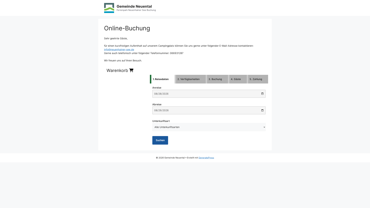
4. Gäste (236, 79)
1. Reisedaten (161, 79)
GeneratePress (206, 157)
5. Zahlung (256, 79)
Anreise (156, 87)
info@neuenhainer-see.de (119, 49)
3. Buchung (215, 79)
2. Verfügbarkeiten (188, 79)
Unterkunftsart (161, 121)
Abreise (156, 104)
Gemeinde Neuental (134, 6)
